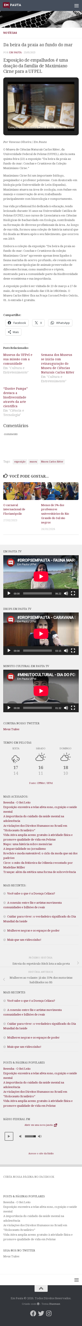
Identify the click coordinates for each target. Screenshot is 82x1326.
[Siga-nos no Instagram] (49, 1313)
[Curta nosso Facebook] (33, 1313)
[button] (31, 119)
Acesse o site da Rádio (41, 1153)
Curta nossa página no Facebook (28, 1176)
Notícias (10, 32)
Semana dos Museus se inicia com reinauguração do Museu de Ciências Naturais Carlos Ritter (57, 363)
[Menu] (76, 5)
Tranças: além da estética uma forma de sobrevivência (39, 872)
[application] (41, 576)
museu (33, 461)
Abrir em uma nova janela (38, 1125)
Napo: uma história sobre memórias (27, 844)
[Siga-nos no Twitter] (41, 1313)
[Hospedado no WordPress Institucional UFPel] (38, 1304)
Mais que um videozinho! (24, 939)
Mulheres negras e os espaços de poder (33, 930)
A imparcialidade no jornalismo (24, 848)
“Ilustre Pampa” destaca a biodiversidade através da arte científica (15, 397)
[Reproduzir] (9, 593)
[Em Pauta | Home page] (15, 5)
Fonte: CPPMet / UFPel (41, 783)
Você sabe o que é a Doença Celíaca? (31, 893)
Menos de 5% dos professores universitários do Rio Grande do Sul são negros (55, 513)
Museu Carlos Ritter (52, 461)
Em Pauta (15, 52)
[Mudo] (66, 593)
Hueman (54, 1303)
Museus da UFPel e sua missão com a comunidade (17, 359)
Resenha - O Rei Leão (17, 802)
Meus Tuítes (11, 729)
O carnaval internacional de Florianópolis (14, 509)
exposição (20, 461)
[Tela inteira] (73, 593)
